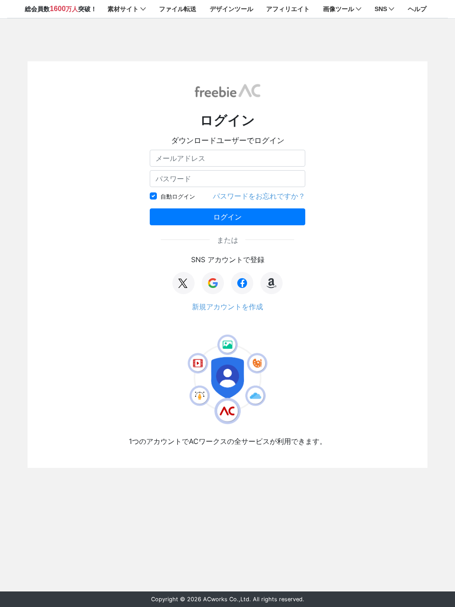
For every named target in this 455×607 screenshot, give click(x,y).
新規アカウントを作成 (227, 306)
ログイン (227, 216)
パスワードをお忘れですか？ (259, 196)
